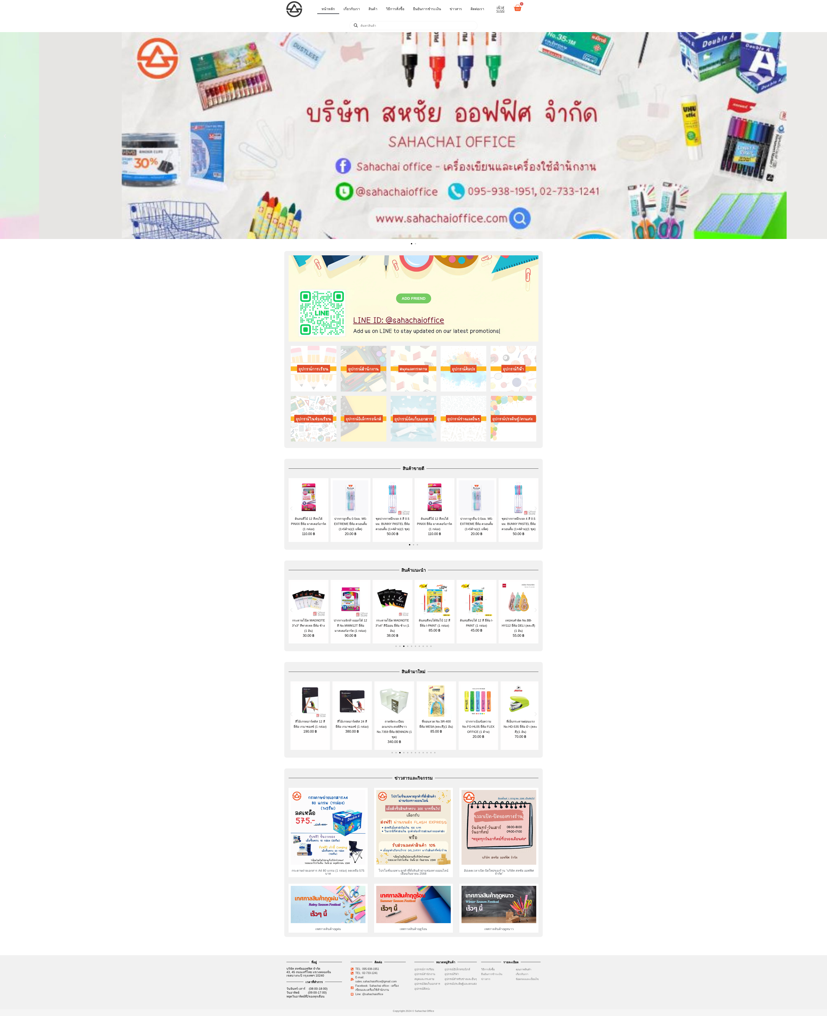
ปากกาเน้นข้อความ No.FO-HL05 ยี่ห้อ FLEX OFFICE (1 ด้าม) (435, 727)
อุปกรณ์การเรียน (424, 969)
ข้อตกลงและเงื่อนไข (528, 979)
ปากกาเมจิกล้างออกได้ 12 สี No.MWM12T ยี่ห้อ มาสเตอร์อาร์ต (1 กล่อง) (308, 625)
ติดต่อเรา (477, 9)
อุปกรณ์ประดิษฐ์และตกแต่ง (461, 983)
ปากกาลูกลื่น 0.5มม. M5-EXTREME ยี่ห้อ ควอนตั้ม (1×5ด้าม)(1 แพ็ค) (350, 524)
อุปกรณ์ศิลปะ (422, 988)
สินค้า (372, 9)
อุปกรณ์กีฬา (452, 974)
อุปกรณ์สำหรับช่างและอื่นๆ (461, 979)
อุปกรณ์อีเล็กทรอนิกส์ (457, 969)
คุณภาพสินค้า (523, 969)
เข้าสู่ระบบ (500, 9)
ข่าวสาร (456, 9)
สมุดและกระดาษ (424, 979)
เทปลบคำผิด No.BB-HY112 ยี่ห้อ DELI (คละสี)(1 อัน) (476, 625)
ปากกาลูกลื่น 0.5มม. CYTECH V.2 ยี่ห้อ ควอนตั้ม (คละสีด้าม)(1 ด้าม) (520, 727)
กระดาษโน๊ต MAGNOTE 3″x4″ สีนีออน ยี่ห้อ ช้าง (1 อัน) (350, 625)
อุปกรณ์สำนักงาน (424, 974)
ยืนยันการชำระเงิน (427, 9)
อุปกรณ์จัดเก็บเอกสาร (427, 983)
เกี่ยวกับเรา (352, 9)
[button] (5, 136)
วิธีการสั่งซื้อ (395, 9)
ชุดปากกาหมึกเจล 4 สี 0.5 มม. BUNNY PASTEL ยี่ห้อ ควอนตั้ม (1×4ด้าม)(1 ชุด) (393, 524)
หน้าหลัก (328, 9)
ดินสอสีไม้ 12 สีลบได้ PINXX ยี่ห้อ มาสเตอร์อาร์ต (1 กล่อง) (308, 524)
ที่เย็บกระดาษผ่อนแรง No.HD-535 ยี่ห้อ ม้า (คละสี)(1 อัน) (477, 727)
